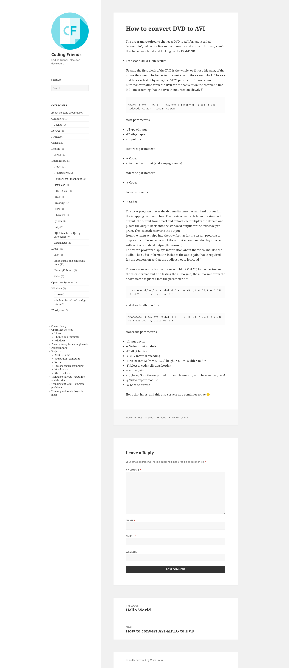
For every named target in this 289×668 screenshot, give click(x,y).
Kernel (58, 362)
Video (57, 276)
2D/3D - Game (62, 355)
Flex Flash (59, 185)
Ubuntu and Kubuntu (66, 337)
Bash (56, 254)
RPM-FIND (188, 51)
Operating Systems (62, 282)
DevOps (55, 130)
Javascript (59, 203)
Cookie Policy (59, 326)
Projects (56, 351)
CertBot (58, 154)
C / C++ (57, 166)
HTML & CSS (61, 191)
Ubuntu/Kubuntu (63, 270)
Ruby (57, 227)
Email (131, 536)
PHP (56, 209)
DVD (178, 417)
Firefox (55, 136)
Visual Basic (60, 242)
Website (131, 551)
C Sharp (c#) (61, 172)
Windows (56, 288)
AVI (173, 417)
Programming (59, 347)
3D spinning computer (67, 358)
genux (151, 417)
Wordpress (57, 310)
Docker (58, 124)
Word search (61, 369)
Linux (54, 248)
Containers (57, 118)
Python (58, 221)
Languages (57, 160)
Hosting (55, 148)
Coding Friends (66, 54)
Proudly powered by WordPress (144, 660)
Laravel (60, 215)
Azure (57, 294)
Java (56, 197)
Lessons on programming (69, 365)
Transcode (133, 61)
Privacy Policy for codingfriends (69, 344)
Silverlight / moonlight (69, 179)
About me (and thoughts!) (66, 112)
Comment (133, 470)
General (56, 142)
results (161, 61)
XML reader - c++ (64, 373)
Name (131, 520)
